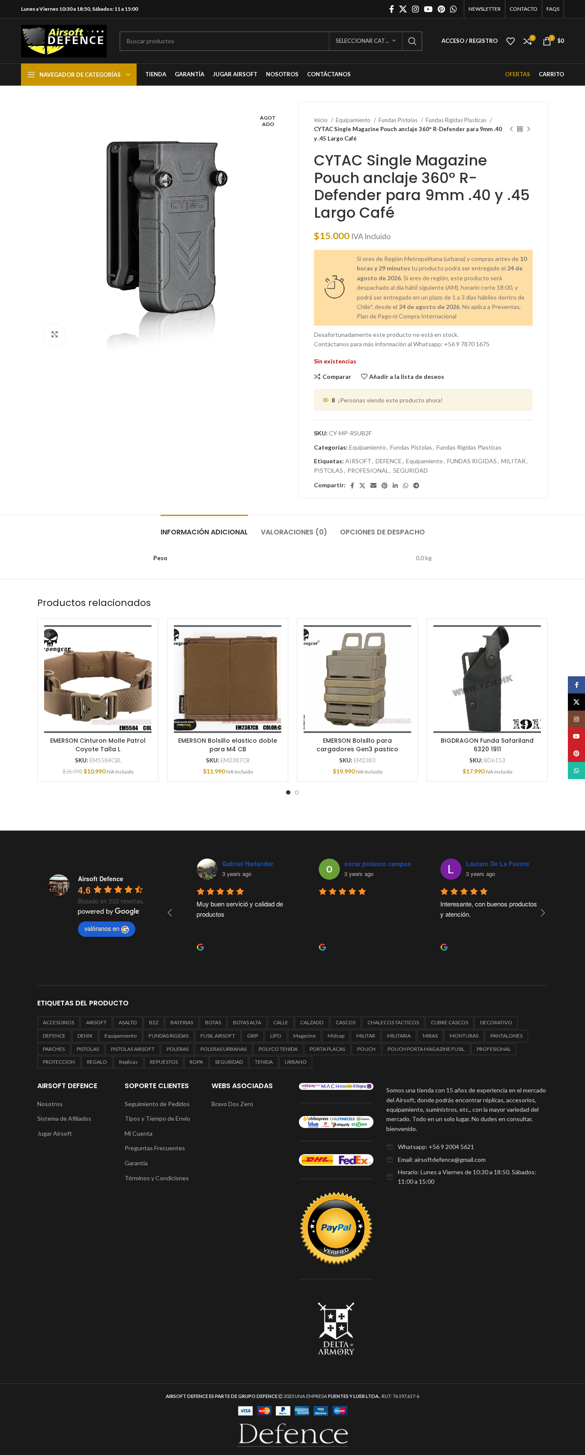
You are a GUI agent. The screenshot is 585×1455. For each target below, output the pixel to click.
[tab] (204, 528)
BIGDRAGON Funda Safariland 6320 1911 (487, 744)
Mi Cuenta (138, 1133)
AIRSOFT (358, 461)
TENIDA (264, 1062)
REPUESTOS (164, 1062)
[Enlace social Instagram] (415, 9)
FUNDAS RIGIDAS (472, 461)
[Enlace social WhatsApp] (454, 9)
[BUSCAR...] (412, 41)
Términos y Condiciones (157, 1178)
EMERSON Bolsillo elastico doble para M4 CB (227, 744)
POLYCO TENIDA (278, 1049)
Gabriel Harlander (235, 863)
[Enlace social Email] (373, 485)
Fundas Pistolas (399, 120)
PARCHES (54, 1049)
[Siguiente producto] (528, 129)
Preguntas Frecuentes (155, 1148)
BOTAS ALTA (247, 1022)
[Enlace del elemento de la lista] (467, 1147)
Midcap (336, 1035)
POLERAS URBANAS (223, 1049)
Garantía (136, 1163)
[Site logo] (64, 40)
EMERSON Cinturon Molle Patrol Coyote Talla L (98, 744)
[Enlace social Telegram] (416, 485)
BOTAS (213, 1022)
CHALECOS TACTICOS (393, 1022)
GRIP (252, 1035)
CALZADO (312, 1022)
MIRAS (430, 1035)
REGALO (97, 1062)
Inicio (321, 120)
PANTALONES (506, 1035)
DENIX (85, 1035)
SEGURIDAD (410, 470)
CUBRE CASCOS (449, 1022)
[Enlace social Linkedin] (395, 485)
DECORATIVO (496, 1022)
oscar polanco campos (365, 863)
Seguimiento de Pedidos (157, 1103)
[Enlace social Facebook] (392, 9)
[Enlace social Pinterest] (441, 9)
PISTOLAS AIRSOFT (133, 1049)
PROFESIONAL (368, 470)
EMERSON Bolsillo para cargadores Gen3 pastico (357, 744)
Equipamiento (354, 120)
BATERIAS (181, 1022)
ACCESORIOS (58, 1022)
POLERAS (177, 1049)
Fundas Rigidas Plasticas (457, 120)
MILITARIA (399, 1035)
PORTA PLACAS (327, 1049)
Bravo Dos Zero (232, 1103)
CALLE (280, 1022)
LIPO (275, 1035)
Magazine (304, 1035)
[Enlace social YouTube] (428, 9)
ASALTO (128, 1022)
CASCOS (345, 1022)
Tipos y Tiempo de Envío (157, 1118)
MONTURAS (464, 1035)
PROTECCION (59, 1062)
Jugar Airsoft (54, 1133)
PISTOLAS (328, 470)
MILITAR (513, 461)
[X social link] (403, 9)
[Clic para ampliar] (54, 334)
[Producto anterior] (511, 129)
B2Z (153, 1022)
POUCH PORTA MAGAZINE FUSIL (426, 1049)
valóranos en (101, 928)
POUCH (366, 1049)
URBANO (296, 1062)
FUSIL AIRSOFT (217, 1035)
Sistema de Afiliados (64, 1118)
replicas (128, 1062)
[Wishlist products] (510, 41)
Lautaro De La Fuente (485, 863)
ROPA (196, 1062)
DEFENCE (389, 461)
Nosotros (50, 1103)
